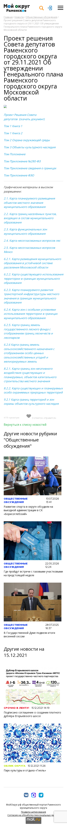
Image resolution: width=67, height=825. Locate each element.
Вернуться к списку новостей (25, 425)
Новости (19, 17)
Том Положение (14, 154)
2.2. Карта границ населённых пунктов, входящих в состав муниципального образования (30, 218)
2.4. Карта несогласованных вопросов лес (32, 240)
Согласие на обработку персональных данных (33, 815)
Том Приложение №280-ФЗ (22, 161)
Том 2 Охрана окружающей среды (27, 140)
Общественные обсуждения (41, 17)
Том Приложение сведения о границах (30, 168)
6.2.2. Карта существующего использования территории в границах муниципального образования (33, 278)
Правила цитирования (33, 812)
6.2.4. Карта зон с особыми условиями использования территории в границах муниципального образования (31, 314)
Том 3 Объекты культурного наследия (29, 147)
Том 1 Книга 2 (13, 133)
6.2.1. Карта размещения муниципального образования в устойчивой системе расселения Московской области (32, 263)
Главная (8, 17)
